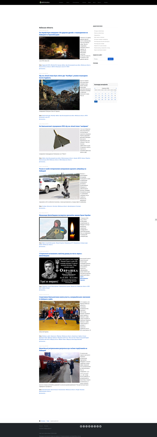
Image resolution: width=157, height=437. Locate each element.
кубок (80, 336)
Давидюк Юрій (43, 337)
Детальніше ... (42, 68)
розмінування (72, 206)
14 (108, 95)
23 (115, 97)
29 (111, 99)
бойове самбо (46, 336)
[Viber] (84, 426)
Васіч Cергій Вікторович (49, 243)
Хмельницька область (67, 158)
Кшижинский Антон (63, 337)
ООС (41, 288)
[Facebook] (86, 426)
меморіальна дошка (65, 286)
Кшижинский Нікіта (45, 339)
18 (99, 97)
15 (111, 95)
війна (63, 65)
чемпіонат (75, 336)
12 (102, 95)
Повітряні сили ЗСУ (61, 66)
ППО (68, 66)
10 (95, 95)
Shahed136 (54, 65)
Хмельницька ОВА (44, 160)
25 (99, 99)
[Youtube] (100, 426)
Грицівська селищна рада (81, 243)
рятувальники (46, 389)
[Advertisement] (78, 13)
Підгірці (59, 336)
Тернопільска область (45, 66)
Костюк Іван (72, 337)
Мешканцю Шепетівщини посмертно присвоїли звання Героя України (64, 215)
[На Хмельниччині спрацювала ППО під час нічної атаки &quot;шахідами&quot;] (59, 139)
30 (115, 99)
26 (102, 99)
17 (95, 97)
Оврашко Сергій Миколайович (51, 286)
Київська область (86, 65)
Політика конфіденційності (45, 428)
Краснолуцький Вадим (83, 337)
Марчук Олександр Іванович (74, 339)
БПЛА (53, 66)
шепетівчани (54, 389)
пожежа (82, 389)
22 (111, 97)
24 (95, 99)
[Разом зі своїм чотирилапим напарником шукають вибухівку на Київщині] (59, 186)
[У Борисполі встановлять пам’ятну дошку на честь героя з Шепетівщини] (59, 271)
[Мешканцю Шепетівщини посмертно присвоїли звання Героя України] (59, 229)
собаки (44, 206)
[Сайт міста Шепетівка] (44, 2)
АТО (89, 286)
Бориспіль (74, 286)
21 (108, 97)
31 (95, 101)
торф (77, 389)
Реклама (46, 426)
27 (105, 99)
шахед (59, 65)
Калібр (53, 115)
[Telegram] (81, 426)
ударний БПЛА (46, 65)
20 (105, 97)
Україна (88, 158)
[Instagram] (95, 426)
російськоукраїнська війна (73, 65)
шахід (75, 158)
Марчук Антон (54, 339)
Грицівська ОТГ (69, 243)
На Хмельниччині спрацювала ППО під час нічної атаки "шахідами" (63, 126)
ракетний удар (47, 115)
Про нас (41, 426)
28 (108, 99)
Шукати (111, 59)
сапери (79, 206)
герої (48, 288)
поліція (55, 206)
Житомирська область (66, 160)
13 (105, 95)
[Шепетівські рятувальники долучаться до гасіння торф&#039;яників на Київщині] (59, 367)
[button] (61, 2)
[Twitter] (89, 426)
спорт (84, 336)
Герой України (60, 243)
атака (83, 158)
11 (99, 95)
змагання (53, 336)
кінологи (50, 206)
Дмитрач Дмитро (52, 337)
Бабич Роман (62, 339)
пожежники (62, 389)
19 (102, 97)
